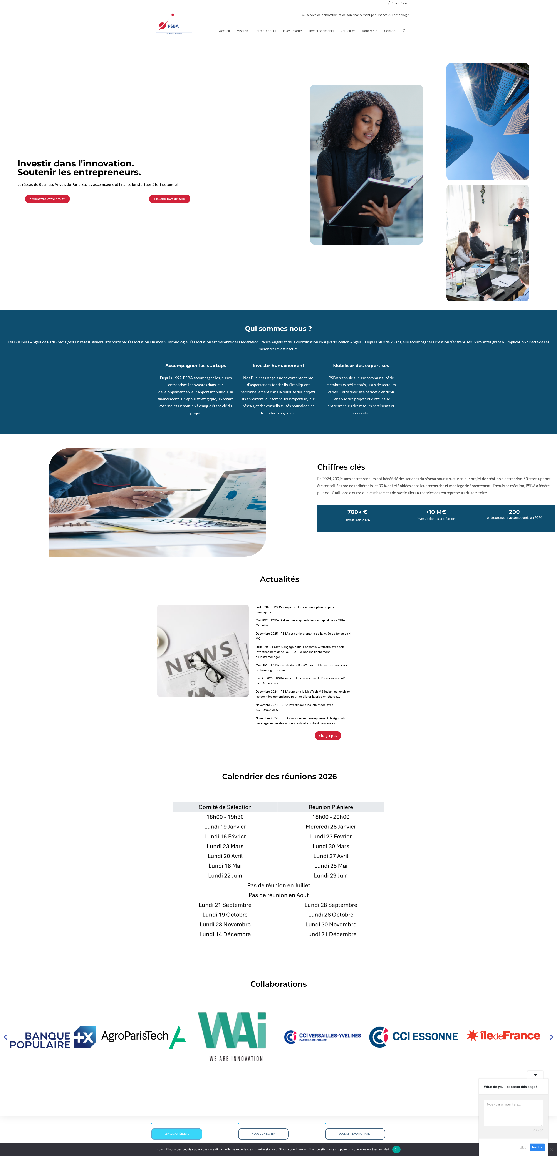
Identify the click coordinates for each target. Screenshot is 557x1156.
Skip (523, 1147)
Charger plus (328, 736)
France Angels (271, 341)
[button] (5, 1037)
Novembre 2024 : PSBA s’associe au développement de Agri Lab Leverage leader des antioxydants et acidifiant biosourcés (300, 720)
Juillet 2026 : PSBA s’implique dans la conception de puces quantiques (296, 609)
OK (396, 1149)
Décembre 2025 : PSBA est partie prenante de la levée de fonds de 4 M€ (303, 636)
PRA (322, 341)
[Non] (551, 1149)
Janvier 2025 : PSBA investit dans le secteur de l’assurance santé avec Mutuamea (301, 681)
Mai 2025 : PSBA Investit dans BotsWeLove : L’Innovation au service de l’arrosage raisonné (302, 667)
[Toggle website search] (404, 31)
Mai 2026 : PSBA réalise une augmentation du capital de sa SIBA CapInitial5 (300, 623)
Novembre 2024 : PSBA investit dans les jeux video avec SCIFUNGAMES (294, 707)
